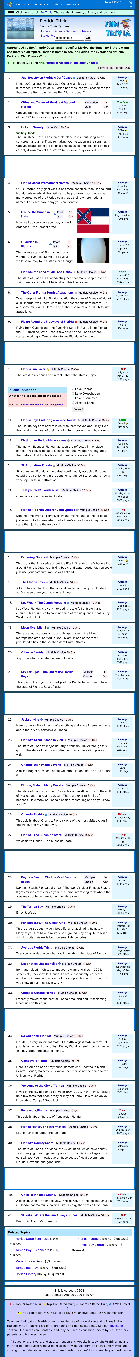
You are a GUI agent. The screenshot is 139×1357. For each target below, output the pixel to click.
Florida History (25, 1274)
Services (71, 4)
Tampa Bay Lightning (93, 1244)
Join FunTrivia (43, 12)
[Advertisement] (69, 165)
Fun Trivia (21, 4)
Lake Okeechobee (87, 393)
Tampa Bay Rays (27, 1267)
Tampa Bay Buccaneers (32, 1250)
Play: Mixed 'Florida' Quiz (114, 67)
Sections (39, 4)
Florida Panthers (89, 1239)
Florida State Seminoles (32, 1239)
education (116, 1325)
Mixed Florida (25, 1261)
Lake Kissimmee (86, 398)
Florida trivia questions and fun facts (72, 62)
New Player (113, 2)
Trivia (55, 4)
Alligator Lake (84, 402)
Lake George (84, 389)
